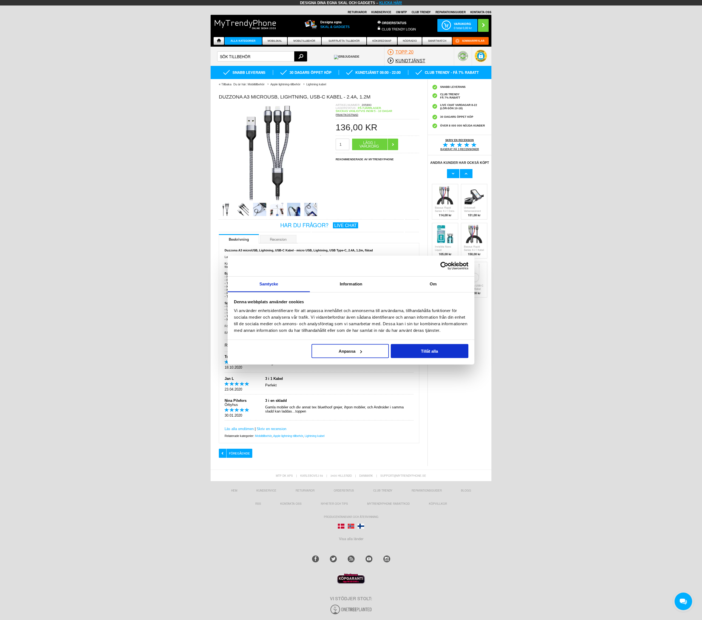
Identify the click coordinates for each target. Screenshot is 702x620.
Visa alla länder (351, 538)
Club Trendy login (399, 29)
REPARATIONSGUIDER (450, 12)
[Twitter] (333, 559)
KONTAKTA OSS (480, 12)
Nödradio (410, 41)
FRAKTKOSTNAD (347, 114)
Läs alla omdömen (239, 429)
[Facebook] (315, 559)
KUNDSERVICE (381, 12)
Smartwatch (437, 41)
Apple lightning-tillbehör (288, 435)
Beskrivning (239, 239)
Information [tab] (351, 283)
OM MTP (401, 12)
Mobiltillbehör (304, 41)
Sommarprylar (473, 41)
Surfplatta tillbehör (344, 41)
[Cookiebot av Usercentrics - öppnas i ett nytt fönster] (444, 266)
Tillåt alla (429, 351)
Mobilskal (275, 41)
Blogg (466, 490)
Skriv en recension (271, 429)
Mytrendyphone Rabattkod (388, 504)
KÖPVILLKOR (438, 504)
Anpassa (347, 351)
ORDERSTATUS (394, 22)
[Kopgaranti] (351, 582)
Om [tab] (433, 283)
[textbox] (262, 56)
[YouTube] (369, 559)
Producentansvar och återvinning (351, 517)
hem (234, 490)
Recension (278, 239)
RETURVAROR (357, 12)
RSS (258, 504)
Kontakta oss (291, 504)
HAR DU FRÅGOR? (318, 225)
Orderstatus (344, 490)
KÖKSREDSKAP (381, 41)
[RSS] (351, 559)
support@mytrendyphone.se (403, 476)
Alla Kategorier (243, 41)
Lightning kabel (314, 435)
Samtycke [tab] (268, 283)
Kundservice (266, 490)
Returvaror (305, 490)
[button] (481, 59)
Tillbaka (226, 84)
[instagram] (386, 559)
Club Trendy (421, 12)
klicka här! (390, 3)
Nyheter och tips (334, 504)
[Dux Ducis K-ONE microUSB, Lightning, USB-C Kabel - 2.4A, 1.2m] (268, 200)
